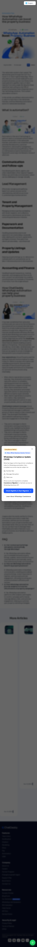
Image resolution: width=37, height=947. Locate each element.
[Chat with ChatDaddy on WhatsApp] (32, 942)
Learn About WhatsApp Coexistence (18, 496)
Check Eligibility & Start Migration (18, 491)
